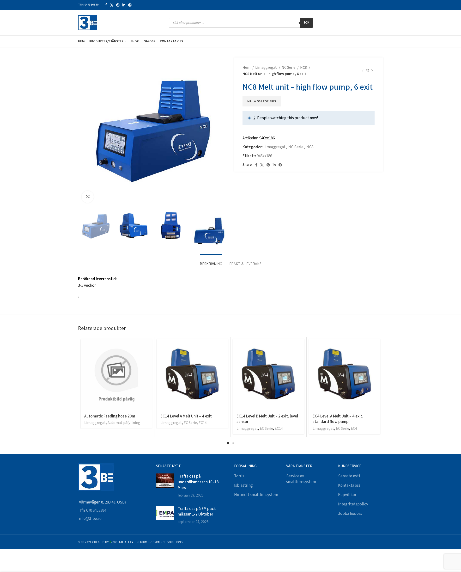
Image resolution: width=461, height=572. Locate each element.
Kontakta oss (349, 485)
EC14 (203, 422)
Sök (306, 23)
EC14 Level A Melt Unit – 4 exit (186, 416)
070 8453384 (96, 510)
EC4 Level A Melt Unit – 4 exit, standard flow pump (338, 418)
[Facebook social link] (106, 5)
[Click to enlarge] (88, 197)
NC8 (304, 67)
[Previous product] (362, 70)
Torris (239, 476)
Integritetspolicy (353, 504)
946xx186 (264, 156)
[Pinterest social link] (118, 5)
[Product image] (192, 374)
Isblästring (243, 485)
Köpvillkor (347, 494)
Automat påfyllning (124, 422)
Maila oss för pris (261, 102)
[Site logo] (87, 22)
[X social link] (112, 5)
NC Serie (289, 67)
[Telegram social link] (130, 5)
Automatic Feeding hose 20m (109, 416)
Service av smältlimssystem (301, 479)
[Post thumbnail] (165, 485)
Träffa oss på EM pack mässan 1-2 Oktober (197, 511)
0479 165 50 (91, 4)
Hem (247, 67)
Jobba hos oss (350, 513)
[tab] (211, 261)
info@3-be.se (90, 518)
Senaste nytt (349, 476)
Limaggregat (266, 67)
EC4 (354, 428)
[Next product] (372, 70)
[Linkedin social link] (124, 5)
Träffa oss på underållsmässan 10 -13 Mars (198, 481)
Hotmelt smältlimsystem (256, 494)
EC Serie (190, 422)
